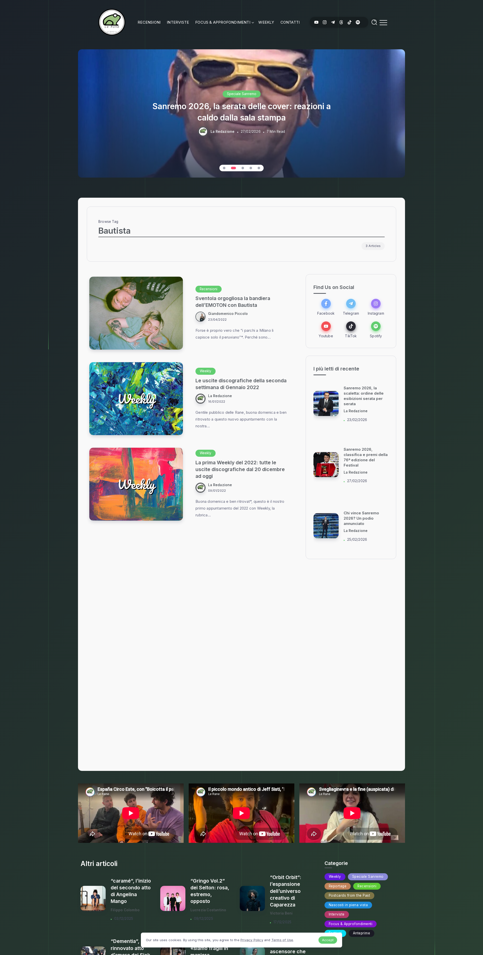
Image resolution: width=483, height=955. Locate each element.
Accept (328, 940)
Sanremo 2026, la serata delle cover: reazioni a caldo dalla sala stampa (241, 111)
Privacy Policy (251, 940)
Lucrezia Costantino (208, 910)
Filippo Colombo (125, 910)
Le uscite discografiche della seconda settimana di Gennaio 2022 (241, 384)
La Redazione (222, 132)
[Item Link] (136, 313)
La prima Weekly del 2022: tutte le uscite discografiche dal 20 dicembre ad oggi (240, 469)
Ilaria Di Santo (356, 411)
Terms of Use (282, 940)
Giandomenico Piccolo (228, 314)
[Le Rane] (111, 21)
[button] (224, 168)
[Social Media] (316, 22)
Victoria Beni (281, 913)
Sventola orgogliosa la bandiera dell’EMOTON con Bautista (232, 301)
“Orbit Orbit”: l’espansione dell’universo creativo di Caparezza (285, 891)
